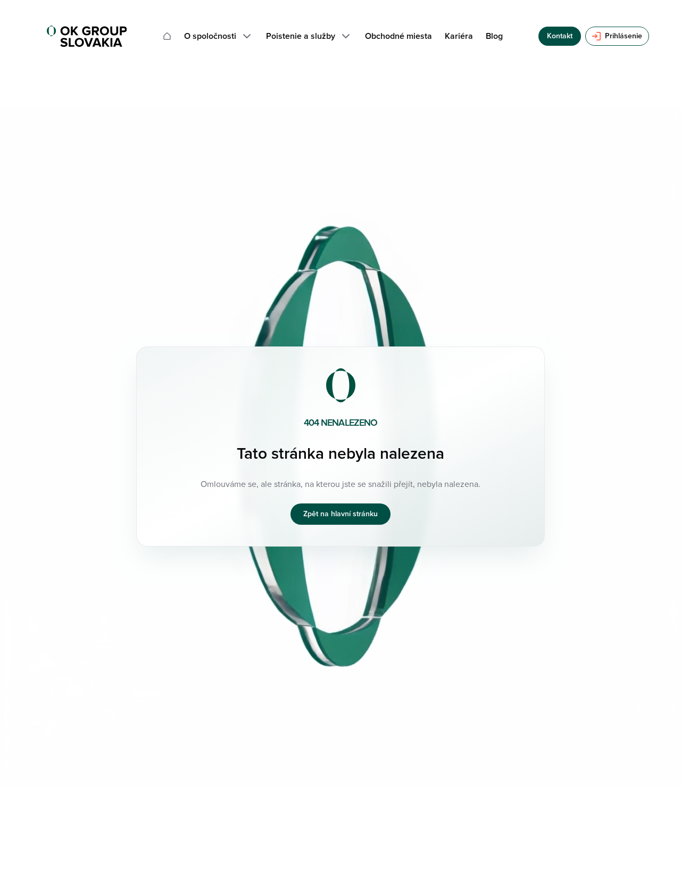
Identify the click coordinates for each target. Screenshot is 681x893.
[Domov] (167, 36)
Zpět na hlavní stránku (340, 513)
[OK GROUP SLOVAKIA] (87, 36)
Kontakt (559, 35)
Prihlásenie (623, 35)
